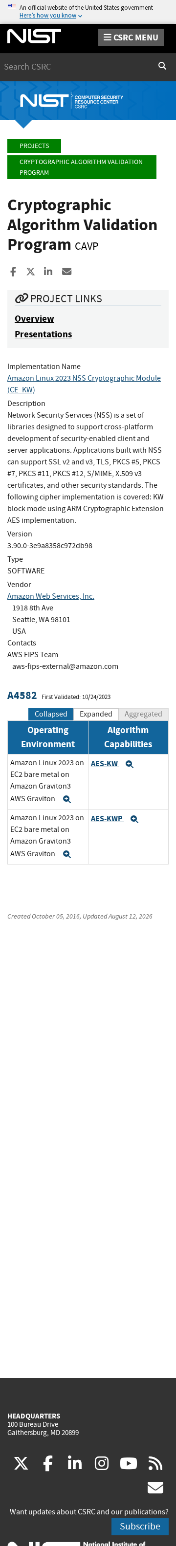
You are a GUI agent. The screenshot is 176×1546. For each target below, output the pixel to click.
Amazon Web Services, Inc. (50, 596)
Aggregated (143, 714)
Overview (34, 319)
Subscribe (140, 1526)
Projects (34, 145)
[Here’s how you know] (88, 12)
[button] (67, 799)
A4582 (22, 695)
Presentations (43, 334)
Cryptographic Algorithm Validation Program (81, 167)
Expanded (96, 714)
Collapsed (51, 714)
